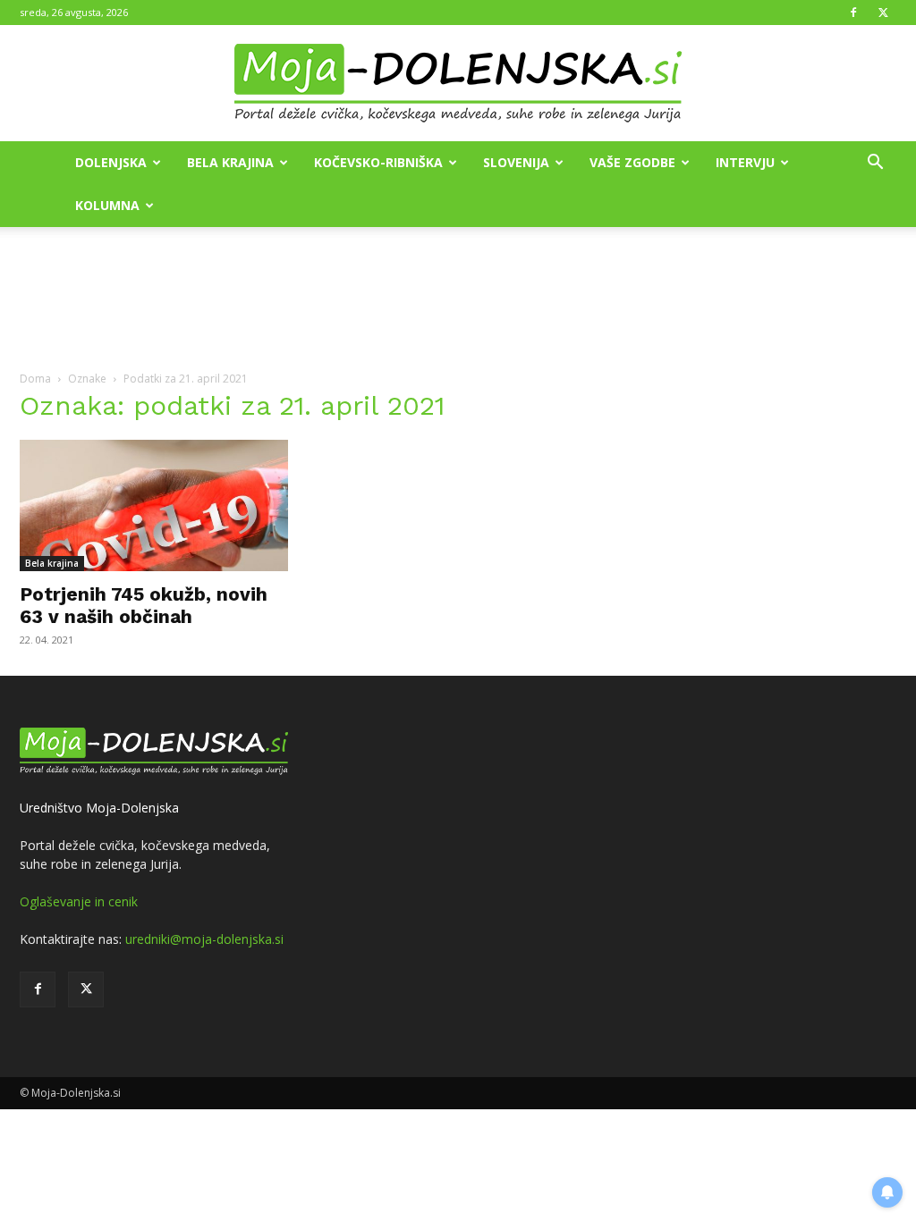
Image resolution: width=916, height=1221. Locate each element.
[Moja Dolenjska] (458, 84)
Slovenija (516, 162)
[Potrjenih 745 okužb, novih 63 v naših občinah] (154, 505)
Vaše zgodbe (632, 162)
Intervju (745, 162)
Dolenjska (111, 162)
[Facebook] (853, 12)
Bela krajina (230, 162)
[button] (874, 164)
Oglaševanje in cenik (79, 901)
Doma (35, 378)
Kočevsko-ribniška (378, 162)
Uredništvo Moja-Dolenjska (99, 807)
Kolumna (107, 205)
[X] (882, 12)
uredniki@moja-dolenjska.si (204, 938)
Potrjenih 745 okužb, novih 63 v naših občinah (143, 605)
